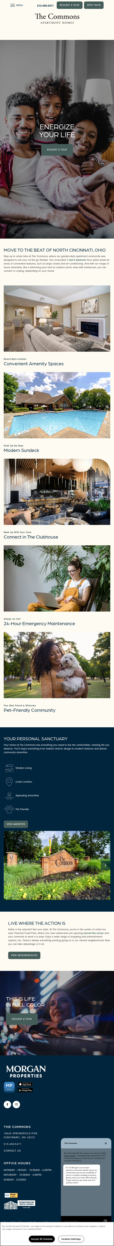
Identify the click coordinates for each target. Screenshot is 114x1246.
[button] (70, 5)
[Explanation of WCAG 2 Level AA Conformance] (11, 1195)
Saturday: (10, 1174)
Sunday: (9, 1179)
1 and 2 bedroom (76, 259)
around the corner (93, 933)
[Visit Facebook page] (7, 1104)
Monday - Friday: (15, 1170)
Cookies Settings (71, 1238)
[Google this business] (16, 1104)
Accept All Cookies (41, 1238)
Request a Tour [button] (57, 149)
